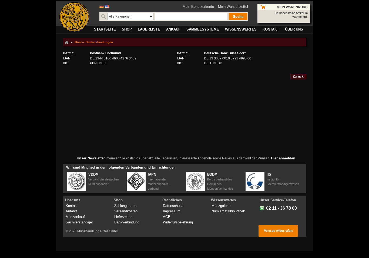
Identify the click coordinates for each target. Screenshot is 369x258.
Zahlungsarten (125, 206)
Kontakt (72, 206)
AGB (166, 217)
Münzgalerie (221, 206)
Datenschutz (173, 206)
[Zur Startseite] (67, 42)
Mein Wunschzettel (233, 7)
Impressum (171, 211)
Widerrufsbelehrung (178, 222)
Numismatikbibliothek (228, 211)
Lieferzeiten (123, 217)
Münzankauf (75, 217)
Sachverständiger (79, 222)
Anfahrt (71, 211)
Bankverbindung (126, 222)
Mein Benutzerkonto (198, 7)
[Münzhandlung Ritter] (74, 17)
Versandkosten (125, 211)
